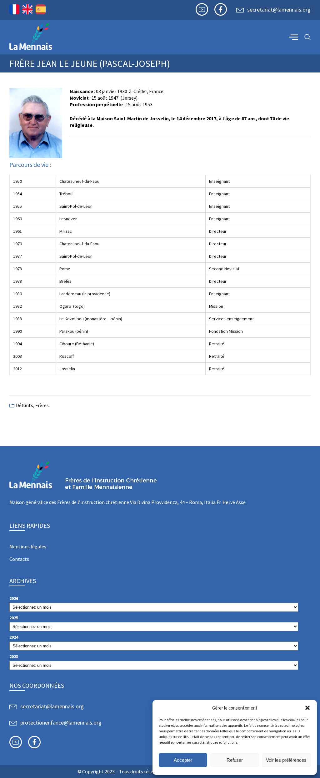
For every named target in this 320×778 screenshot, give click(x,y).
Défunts (24, 405)
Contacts (19, 559)
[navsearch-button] (307, 37)
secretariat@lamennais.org (279, 9)
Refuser (235, 760)
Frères (42, 405)
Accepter (183, 760)
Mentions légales (27, 546)
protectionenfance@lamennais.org (61, 722)
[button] (307, 708)
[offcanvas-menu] (293, 37)
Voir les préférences (286, 760)
